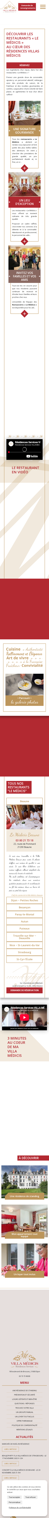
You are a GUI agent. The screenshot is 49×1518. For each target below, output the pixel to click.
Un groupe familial (24, 1412)
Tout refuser (30, 1497)
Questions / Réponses (25, 1403)
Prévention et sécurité (24, 1395)
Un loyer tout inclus (24, 1416)
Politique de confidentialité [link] (20, 1507)
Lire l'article (10, 1449)
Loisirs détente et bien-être (24, 1399)
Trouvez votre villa (24, 1408)
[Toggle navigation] (43, 7)
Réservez (25, 65)
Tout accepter (14, 1497)
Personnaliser (15, 1502)
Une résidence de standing (24, 1390)
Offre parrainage (25, 1421)
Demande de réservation (24, 990)
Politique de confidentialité (24, 1425)
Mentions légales (24, 1429)
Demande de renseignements (27, 6)
